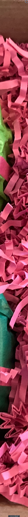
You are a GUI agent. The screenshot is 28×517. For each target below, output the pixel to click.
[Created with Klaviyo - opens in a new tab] (14, 516)
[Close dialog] (26, 1)
